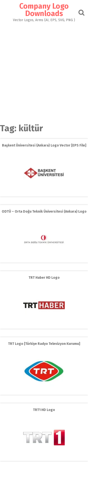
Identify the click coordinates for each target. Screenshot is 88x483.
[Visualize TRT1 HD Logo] (44, 457)
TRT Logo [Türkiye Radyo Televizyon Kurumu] (44, 344)
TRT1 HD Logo (44, 410)
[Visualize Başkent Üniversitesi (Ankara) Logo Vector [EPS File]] (44, 193)
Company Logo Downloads (44, 10)
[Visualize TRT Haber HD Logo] (44, 325)
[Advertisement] (44, 68)
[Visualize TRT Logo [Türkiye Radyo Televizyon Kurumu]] (44, 391)
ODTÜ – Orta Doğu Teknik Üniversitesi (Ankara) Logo (44, 211)
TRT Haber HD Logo (44, 278)
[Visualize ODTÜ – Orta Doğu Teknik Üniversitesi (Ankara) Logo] (44, 259)
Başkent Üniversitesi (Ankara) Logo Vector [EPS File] (44, 145)
